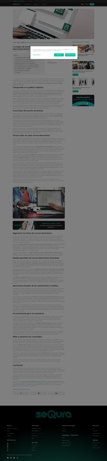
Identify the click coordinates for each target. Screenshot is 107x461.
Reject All (59, 54)
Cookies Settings (37, 54)
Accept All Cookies (70, 54)
